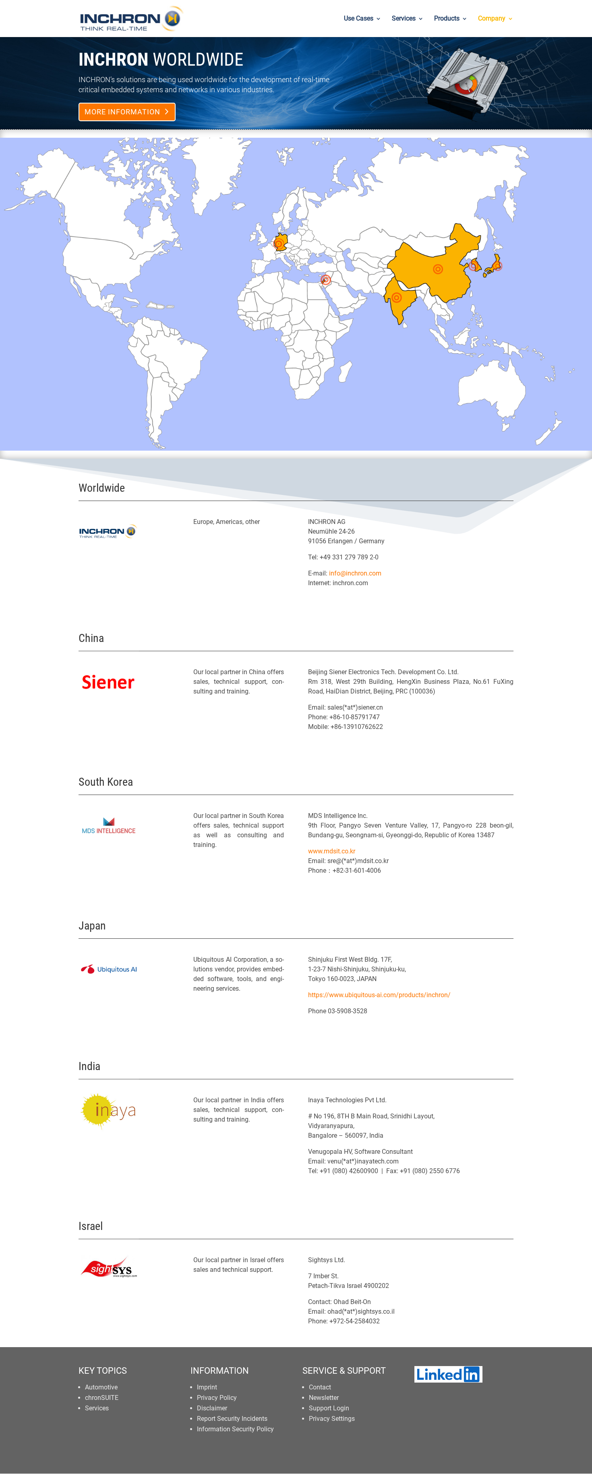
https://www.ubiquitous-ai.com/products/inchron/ (379, 995)
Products (447, 19)
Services (404, 19)
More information (122, 112)
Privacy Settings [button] (332, 1418)
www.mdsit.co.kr (331, 851)
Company (491, 19)
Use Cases (358, 19)
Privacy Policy (217, 1398)
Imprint (207, 1387)
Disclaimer (212, 1408)
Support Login (329, 1408)
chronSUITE (101, 1398)
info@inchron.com (355, 573)
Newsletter (324, 1398)
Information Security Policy (235, 1429)
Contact (320, 1387)
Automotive (101, 1387)
